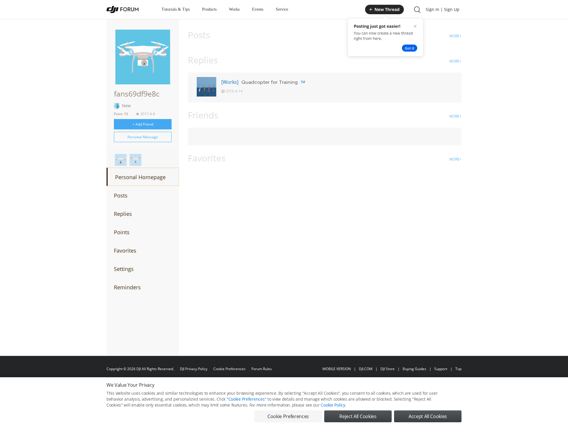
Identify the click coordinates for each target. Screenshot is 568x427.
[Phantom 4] (135, 160)
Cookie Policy (333, 405)
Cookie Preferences (229, 368)
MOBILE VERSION (336, 368)
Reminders (127, 287)
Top (458, 368)
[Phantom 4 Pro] (121, 160)
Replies (123, 213)
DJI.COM (365, 368)
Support (440, 368)
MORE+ (455, 35)
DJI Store (387, 368)
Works (234, 9)
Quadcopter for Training (269, 82)
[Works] (229, 82)
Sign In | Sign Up (442, 9)
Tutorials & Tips (176, 9)
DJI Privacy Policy (193, 368)
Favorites (125, 250)
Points (122, 232)
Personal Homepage (140, 177)
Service (282, 9)
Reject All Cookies (357, 416)
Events (257, 9)
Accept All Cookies (428, 416)
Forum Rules (261, 368)
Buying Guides (414, 368)
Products (209, 9)
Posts (121, 195)
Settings (124, 268)
